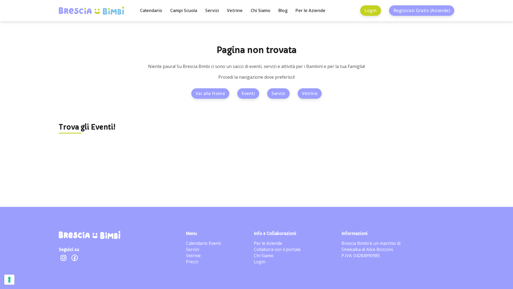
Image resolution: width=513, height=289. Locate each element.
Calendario (151, 10)
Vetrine (235, 10)
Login (370, 10)
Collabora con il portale (277, 249)
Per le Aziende (310, 10)
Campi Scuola (183, 10)
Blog (282, 10)
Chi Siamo (260, 10)
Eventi (248, 93)
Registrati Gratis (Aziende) (421, 10)
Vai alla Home (210, 93)
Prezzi (192, 262)
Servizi (212, 10)
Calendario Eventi (203, 243)
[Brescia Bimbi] (89, 235)
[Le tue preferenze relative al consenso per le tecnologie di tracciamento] (9, 280)
